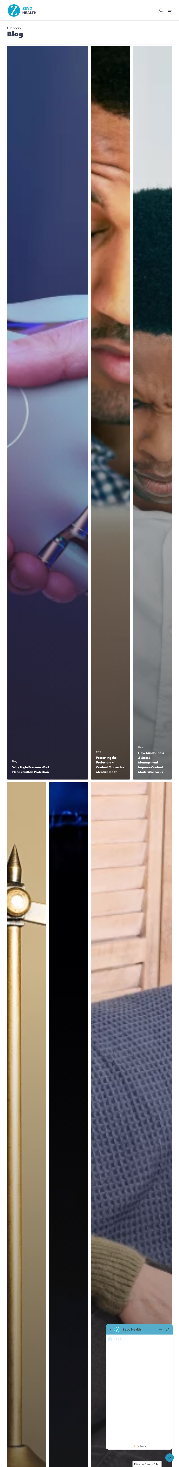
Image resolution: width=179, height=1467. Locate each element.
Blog (14, 761)
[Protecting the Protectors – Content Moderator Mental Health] (110, 413)
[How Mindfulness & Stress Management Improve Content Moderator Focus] (152, 413)
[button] (170, 10)
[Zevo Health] (139, 1387)
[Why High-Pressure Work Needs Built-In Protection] (47, 413)
